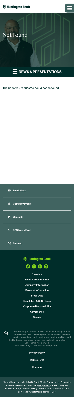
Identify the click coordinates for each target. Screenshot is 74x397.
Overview (37, 274)
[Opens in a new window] (28, 266)
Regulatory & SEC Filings (37, 301)
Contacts (15, 217)
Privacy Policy (37, 353)
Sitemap (15, 243)
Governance (37, 312)
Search (37, 317)
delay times (44, 385)
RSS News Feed (19, 230)
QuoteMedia (40, 382)
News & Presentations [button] (40, 72)
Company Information (37, 285)
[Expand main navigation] (69, 8)
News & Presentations (37, 279)
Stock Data (37, 296)
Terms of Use (37, 360)
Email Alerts (17, 190)
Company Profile (20, 203)
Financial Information (37, 290)
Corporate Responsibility (37, 306)
